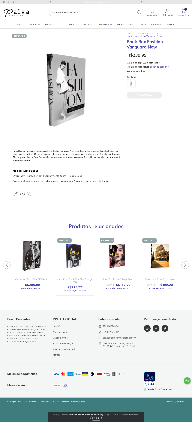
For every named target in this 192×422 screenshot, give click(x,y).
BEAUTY (50, 24)
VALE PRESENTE (151, 24)
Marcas (56, 355)
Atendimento (60, 332)
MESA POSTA (125, 24)
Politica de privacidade (64, 349)
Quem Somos (60, 337)
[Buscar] (139, 12)
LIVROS (151, 33)
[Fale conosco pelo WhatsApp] (187, 380)
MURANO (69, 24)
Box (20, 151)
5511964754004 (110, 326)
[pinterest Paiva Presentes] (13, 2)
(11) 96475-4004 (111, 332)
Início (129, 33)
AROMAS (104, 24)
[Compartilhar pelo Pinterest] (29, 195)
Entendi (96, 418)
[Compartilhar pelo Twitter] (22, 195)
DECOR (87, 24)
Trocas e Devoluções (64, 343)
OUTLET (171, 24)
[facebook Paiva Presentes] (9, 2)
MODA (34, 24)
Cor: (131, 77)
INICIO (20, 24)
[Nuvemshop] (175, 402)
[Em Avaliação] (149, 379)
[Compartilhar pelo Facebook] (16, 195)
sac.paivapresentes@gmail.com (119, 337)
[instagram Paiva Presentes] (4, 2)
